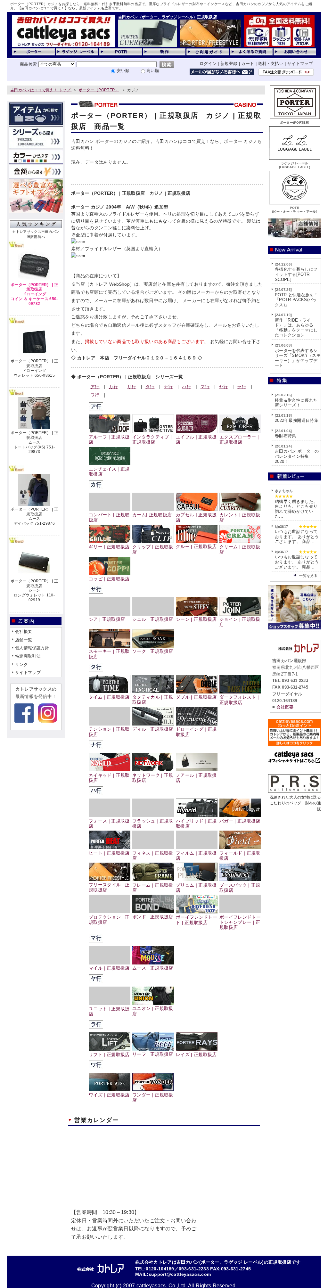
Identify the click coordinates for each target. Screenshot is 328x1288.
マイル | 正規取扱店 (109, 968)
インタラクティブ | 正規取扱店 (152, 440)
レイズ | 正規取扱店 (196, 1054)
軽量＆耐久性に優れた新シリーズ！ (296, 403)
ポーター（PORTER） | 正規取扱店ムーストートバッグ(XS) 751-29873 (34, 442)
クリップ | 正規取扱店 (152, 549)
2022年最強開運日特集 (296, 420)
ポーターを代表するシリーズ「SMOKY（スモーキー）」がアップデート (298, 358)
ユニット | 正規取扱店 (109, 1011)
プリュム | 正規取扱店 (196, 888)
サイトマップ (300, 63)
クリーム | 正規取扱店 (239, 549)
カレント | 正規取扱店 (239, 517)
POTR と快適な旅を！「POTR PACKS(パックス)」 (296, 299)
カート (247, 63)
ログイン (208, 63)
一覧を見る (308, 576)
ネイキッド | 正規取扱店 (109, 778)
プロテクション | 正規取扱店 (109, 920)
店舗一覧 (23, 639)
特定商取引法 (28, 656)
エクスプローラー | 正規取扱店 (239, 440)
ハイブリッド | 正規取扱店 (196, 824)
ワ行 (95, 395)
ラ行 (241, 386)
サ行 (131, 386)
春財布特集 (285, 435)
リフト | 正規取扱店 (109, 1054)
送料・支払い (270, 63)
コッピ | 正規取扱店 (109, 579)
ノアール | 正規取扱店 (196, 778)
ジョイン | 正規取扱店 (239, 622)
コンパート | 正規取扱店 (109, 517)
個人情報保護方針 (32, 647)
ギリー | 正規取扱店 (109, 547)
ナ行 (168, 386)
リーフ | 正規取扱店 (152, 1054)
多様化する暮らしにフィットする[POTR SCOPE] (296, 274)
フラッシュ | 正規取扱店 (152, 824)
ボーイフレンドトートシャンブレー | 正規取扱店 (240, 922)
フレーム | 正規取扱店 (152, 888)
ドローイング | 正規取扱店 (196, 732)
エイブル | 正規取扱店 (196, 440)
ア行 (95, 386)
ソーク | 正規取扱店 (152, 651)
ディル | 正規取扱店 (152, 729)
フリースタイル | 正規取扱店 (109, 887)
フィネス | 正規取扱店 (152, 856)
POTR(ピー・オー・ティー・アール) (294, 209)
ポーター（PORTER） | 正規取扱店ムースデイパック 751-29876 (34, 516)
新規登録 (228, 63)
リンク (21, 664)
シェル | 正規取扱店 (152, 619)
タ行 (150, 386)
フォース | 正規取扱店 (109, 824)
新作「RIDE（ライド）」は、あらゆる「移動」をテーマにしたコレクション (296, 328)
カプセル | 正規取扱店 (196, 517)
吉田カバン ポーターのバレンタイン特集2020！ (297, 456)
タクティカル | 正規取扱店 (152, 700)
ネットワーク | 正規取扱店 (152, 778)
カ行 (113, 386)
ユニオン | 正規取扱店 (152, 1011)
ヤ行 (223, 386)
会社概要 (23, 631)
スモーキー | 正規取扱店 (109, 654)
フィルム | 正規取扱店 (196, 856)
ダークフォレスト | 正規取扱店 (239, 700)
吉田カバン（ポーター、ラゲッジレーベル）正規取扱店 (167, 17)
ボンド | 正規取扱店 (152, 917)
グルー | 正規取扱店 (196, 546)
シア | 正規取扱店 (107, 619)
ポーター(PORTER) (294, 122)
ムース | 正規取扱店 (152, 968)
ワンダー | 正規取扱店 (152, 1098)
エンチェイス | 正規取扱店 (109, 472)
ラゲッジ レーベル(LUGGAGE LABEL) (294, 165)
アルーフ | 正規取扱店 (109, 440)
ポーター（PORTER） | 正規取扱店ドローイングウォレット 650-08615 (34, 368)
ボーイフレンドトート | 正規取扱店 (196, 920)
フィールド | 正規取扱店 (239, 856)
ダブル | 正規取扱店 (196, 697)
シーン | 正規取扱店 (196, 619)
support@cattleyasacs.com (180, 1274)
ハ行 (186, 386)
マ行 (205, 386)
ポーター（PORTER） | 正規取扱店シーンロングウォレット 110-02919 (34, 590)
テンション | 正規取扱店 (109, 732)
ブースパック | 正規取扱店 (239, 888)
